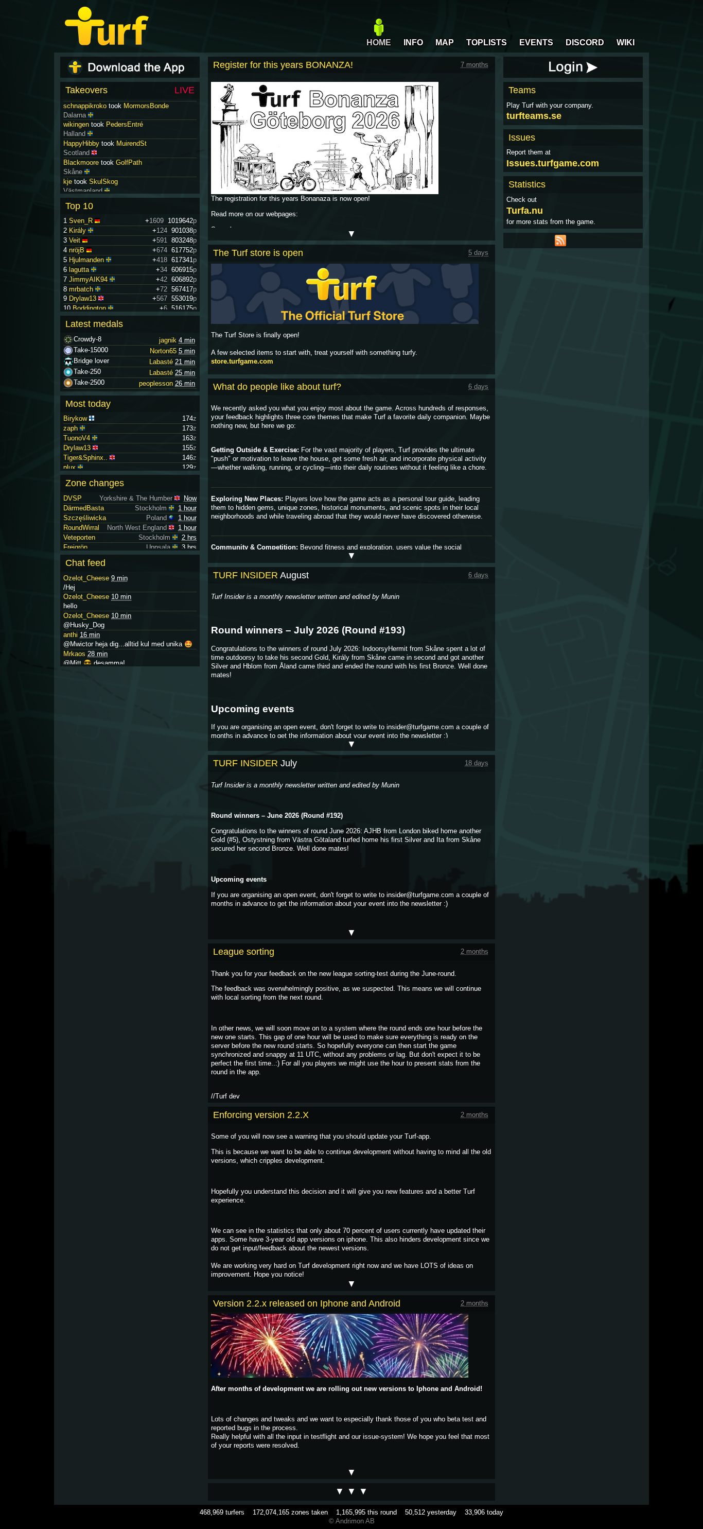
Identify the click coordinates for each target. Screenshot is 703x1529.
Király (77, 230)
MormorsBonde (146, 124)
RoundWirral (81, 527)
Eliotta (72, 105)
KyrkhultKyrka (120, 105)
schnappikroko (85, 124)
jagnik (168, 340)
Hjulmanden (86, 260)
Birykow (75, 418)
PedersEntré (124, 143)
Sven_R (81, 221)
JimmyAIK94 (88, 279)
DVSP (72, 498)
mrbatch (81, 289)
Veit (74, 240)
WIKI (626, 42)
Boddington (89, 308)
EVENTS (536, 42)
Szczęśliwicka (84, 518)
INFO (413, 42)
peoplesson (156, 383)
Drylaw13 (82, 298)
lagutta (79, 269)
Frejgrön (75, 547)
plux (69, 467)
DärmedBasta (83, 508)
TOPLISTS (486, 42)
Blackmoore (81, 181)
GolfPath (129, 181)
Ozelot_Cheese (86, 578)
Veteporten (79, 537)
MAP (444, 42)
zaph (70, 428)
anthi (70, 635)
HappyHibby (81, 162)
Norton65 (163, 351)
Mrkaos (74, 654)
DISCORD (585, 42)
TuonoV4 (76, 438)
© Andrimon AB (352, 1521)
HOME (378, 42)
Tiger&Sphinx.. (85, 457)
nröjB (76, 250)
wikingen (76, 143)
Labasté (161, 362)
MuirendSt (131, 162)
